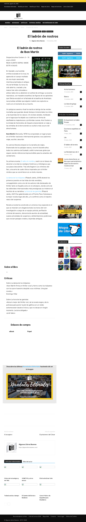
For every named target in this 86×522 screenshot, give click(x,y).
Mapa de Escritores (56, 6)
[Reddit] (35, 451)
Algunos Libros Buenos (38, 41)
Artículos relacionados (13, 461)
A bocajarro (8, 435)
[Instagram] (76, 9)
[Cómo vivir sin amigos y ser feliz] (12, 471)
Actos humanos (69, 89)
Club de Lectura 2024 (35, 516)
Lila (65, 137)
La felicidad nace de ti (71, 152)
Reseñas (7, 22)
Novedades (15, 22)
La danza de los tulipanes (15, 178)
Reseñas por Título (35, 6)
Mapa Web (46, 516)
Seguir (78, 53)
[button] (79, 23)
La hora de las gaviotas (32, 191)
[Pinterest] (16, 422)
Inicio (5, 27)
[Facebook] (6, 422)
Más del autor (27, 461)
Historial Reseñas (35, 22)
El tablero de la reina (71, 145)
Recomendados (14, 27)
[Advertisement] (29, 243)
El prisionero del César (47, 435)
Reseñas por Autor (23, 6)
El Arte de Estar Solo (46, 478)
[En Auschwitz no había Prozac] (60, 121)
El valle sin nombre (28, 161)
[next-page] (9, 504)
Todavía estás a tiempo (11, 495)
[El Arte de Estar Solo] (47, 471)
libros (22, 27)
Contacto (53, 516)
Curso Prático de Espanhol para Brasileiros (45, 498)
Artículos (24, 22)
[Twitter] (80, 9)
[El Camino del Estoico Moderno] (29, 488)
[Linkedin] (25, 422)
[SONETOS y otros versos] (29, 471)
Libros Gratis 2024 (68, 6)
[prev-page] (5, 504)
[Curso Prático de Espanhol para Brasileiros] (47, 488)
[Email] (30, 422)
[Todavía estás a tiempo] (12, 488)
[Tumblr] (35, 422)
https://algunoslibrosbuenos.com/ (28, 447)
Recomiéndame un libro (50, 22)
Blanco (66, 96)
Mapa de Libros (45, 6)
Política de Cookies (71, 516)
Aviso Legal (61, 516)
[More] (40, 422)
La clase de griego (70, 104)
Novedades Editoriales (10, 6)
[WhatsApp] (21, 422)
